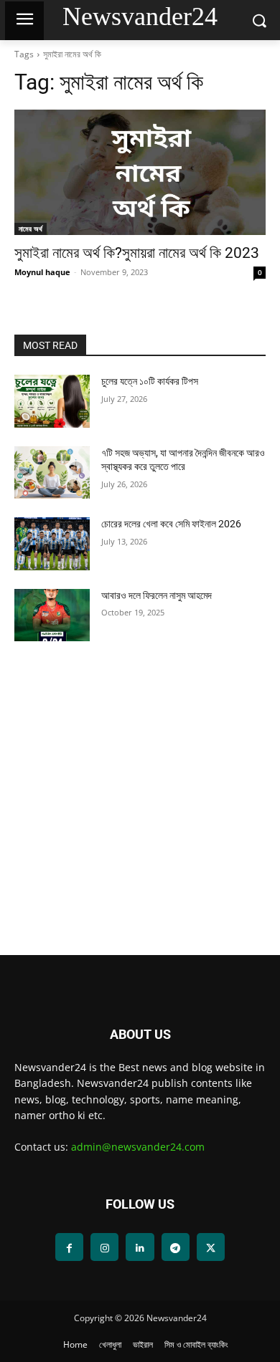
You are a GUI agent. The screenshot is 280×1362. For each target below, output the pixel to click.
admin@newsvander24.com (138, 1147)
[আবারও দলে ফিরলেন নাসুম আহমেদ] (52, 615)
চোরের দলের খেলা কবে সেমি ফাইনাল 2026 (171, 523)
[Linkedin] (140, 1247)
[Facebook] (69, 1247)
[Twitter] (211, 1247)
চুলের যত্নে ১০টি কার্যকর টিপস (149, 381)
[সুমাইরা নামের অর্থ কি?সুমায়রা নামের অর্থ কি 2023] (140, 172)
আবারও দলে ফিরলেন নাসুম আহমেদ (156, 595)
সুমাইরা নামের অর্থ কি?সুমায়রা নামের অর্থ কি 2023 (136, 253)
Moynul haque (42, 272)
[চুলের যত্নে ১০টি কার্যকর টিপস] (52, 401)
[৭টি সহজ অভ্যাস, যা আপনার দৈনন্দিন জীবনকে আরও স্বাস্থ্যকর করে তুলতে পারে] (52, 472)
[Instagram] (104, 1247)
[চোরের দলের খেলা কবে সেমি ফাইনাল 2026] (52, 543)
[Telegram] (176, 1247)
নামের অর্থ (30, 229)
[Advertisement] (140, 809)
